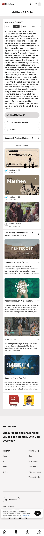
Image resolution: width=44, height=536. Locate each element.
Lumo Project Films (14, 226)
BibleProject (12, 172)
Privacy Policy (26, 515)
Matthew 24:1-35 (17, 224)
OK (38, 513)
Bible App (13, 406)
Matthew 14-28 (16, 197)
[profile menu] (38, 4)
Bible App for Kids (29, 406)
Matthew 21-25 (16, 170)
